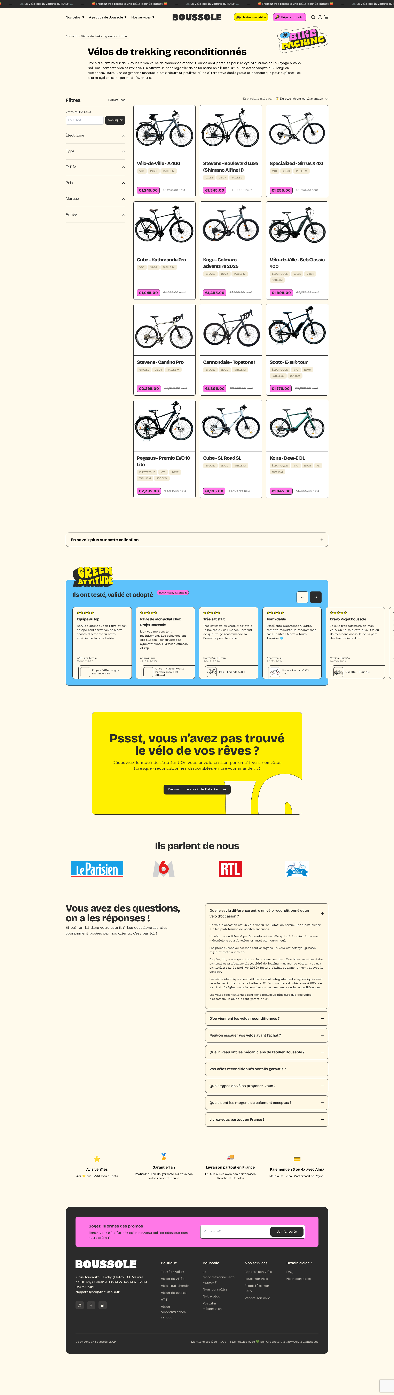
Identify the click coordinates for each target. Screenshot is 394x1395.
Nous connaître (215, 1289)
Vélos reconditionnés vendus (173, 1312)
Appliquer (115, 120)
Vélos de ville (172, 1279)
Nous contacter (299, 1279)
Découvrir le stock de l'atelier (193, 789)
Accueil (71, 36)
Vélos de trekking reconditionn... (105, 36)
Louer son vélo (256, 1279)
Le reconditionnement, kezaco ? (219, 1277)
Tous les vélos (172, 1272)
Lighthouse (310, 1342)
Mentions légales (204, 1342)
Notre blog (212, 1296)
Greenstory (274, 1342)
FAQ (289, 1272)
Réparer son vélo (258, 1272)
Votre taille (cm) (78, 112)
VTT (164, 1300)
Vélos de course (174, 1293)
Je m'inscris (287, 1231)
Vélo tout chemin (175, 1286)
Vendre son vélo (257, 1298)
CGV (223, 1342)
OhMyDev (292, 1342)
